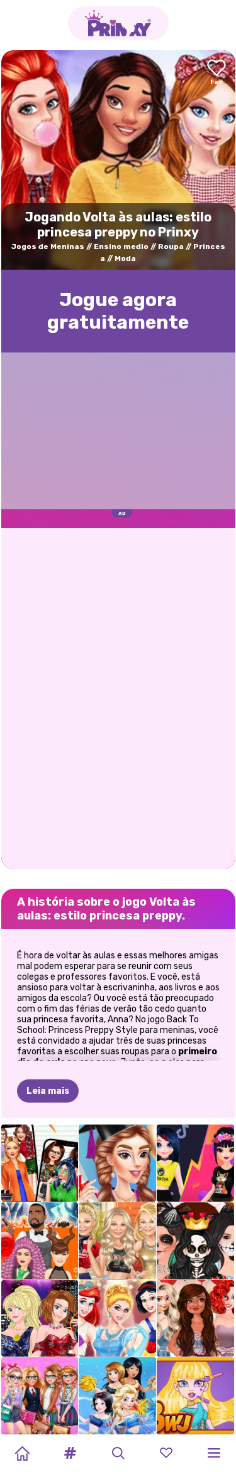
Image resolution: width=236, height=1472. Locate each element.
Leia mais (47, 1091)
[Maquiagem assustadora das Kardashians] (195, 1240)
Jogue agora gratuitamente (118, 311)
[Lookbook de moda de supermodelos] (117, 1240)
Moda (125, 258)
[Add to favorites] (216, 73)
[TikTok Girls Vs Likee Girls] (195, 1163)
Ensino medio (121, 246)
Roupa (171, 246)
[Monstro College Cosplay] (195, 1395)
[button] (70, 1453)
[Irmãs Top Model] (40, 1318)
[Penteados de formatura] (117, 1163)
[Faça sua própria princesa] (117, 1318)
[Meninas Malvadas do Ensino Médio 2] (40, 1163)
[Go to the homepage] (118, 23)
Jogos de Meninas (47, 246)
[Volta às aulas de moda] (40, 1395)
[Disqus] (118, 697)
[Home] (22, 1453)
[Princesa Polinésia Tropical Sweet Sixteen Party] (195, 1318)
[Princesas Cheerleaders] (117, 1395)
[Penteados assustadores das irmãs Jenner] (40, 1240)
